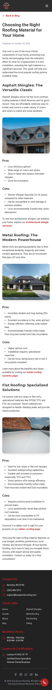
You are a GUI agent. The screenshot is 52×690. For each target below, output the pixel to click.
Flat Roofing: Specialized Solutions (25, 387)
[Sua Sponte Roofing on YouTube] (31, 674)
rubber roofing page (29, 529)
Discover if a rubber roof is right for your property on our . (22, 527)
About (5, 618)
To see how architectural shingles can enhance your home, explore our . (25, 222)
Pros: (5, 160)
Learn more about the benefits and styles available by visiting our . (23, 372)
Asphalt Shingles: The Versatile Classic (22, 87)
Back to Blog (12, 15)
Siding (29, 623)
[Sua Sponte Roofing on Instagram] (20, 674)
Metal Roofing (32, 614)
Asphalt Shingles (34, 609)
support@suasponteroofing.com (22, 595)
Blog (4, 623)
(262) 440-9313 (14, 590)
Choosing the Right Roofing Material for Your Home (22, 30)
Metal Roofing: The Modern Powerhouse (21, 237)
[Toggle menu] (47, 6)
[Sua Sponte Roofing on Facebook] (15, 674)
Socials (5, 614)
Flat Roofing (31, 618)
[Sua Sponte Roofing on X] (26, 674)
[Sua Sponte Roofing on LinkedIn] (36, 674)
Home (5, 609)
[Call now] (44, 682)
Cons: (6, 188)
